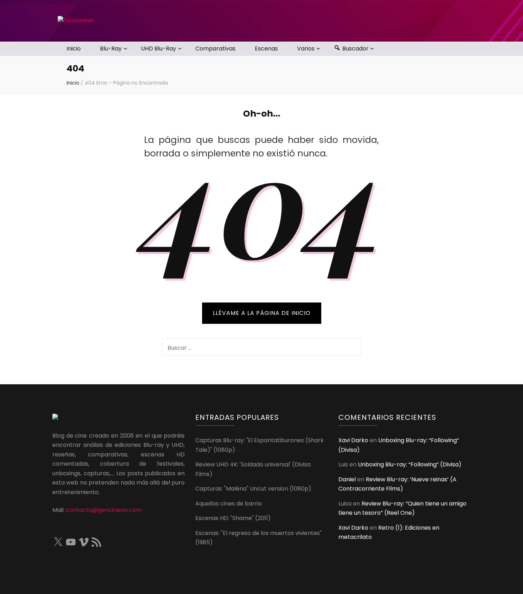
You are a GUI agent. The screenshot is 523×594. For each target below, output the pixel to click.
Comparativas (215, 48)
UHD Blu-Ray (158, 48)
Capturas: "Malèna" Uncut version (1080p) (253, 489)
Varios (306, 48)
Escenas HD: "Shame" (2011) (233, 518)
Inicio (74, 48)
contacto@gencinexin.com (104, 510)
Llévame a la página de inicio (262, 313)
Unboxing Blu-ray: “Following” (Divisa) (409, 464)
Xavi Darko (353, 440)
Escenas (266, 48)
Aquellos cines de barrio (228, 503)
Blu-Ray (111, 48)
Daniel (347, 479)
